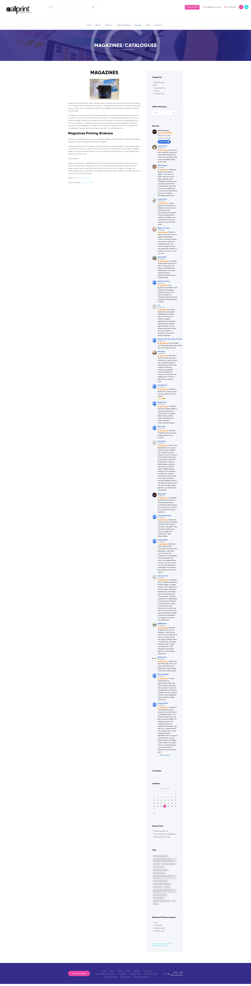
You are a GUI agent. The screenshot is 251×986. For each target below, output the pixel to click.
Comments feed (159, 928)
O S (159, 305)
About (112, 971)
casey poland (162, 146)
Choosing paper (159, 873)
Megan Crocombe (164, 228)
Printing (156, 91)
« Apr (154, 813)
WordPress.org (159, 931)
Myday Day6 (162, 494)
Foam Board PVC (111, 977)
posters (167, 887)
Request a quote (192, 7)
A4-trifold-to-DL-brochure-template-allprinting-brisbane (164, 860)
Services (121, 971)
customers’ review (87, 182)
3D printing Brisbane (160, 856)
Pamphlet (122, 974)
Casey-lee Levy (163, 576)
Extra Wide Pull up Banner (106, 974)
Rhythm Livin (162, 657)
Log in (156, 922)
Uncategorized (159, 94)
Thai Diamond (162, 385)
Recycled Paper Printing (162, 837)
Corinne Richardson (164, 515)
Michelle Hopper (163, 674)
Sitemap (137, 971)
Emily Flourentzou (164, 281)
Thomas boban (163, 540)
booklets (156, 864)
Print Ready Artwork (160, 895)
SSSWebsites (162, 623)
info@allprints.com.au (83, 178)
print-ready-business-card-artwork (163, 891)
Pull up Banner (159, 898)
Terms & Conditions (141, 977)
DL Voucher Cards (150, 974)
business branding (169, 864)
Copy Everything (159, 88)
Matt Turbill (161, 426)
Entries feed (158, 925)
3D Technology (159, 82)
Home (118, 49)
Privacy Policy (126, 977)
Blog (155, 85)
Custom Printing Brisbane (162, 884)
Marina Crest (162, 402)
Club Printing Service (161, 831)
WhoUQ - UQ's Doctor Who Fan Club (170, 339)
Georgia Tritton (163, 703)
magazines (157, 887)
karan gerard (162, 257)
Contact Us (147, 971)
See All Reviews (165, 755)
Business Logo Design (160, 870)
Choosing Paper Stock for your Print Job (163, 877)
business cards (158, 867)
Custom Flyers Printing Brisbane (165, 834)
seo (174, 901)
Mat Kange (161, 351)
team (155, 904)
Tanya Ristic (162, 441)
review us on (163, 142)
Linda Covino (162, 199)
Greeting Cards (135, 974)
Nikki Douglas (162, 165)
